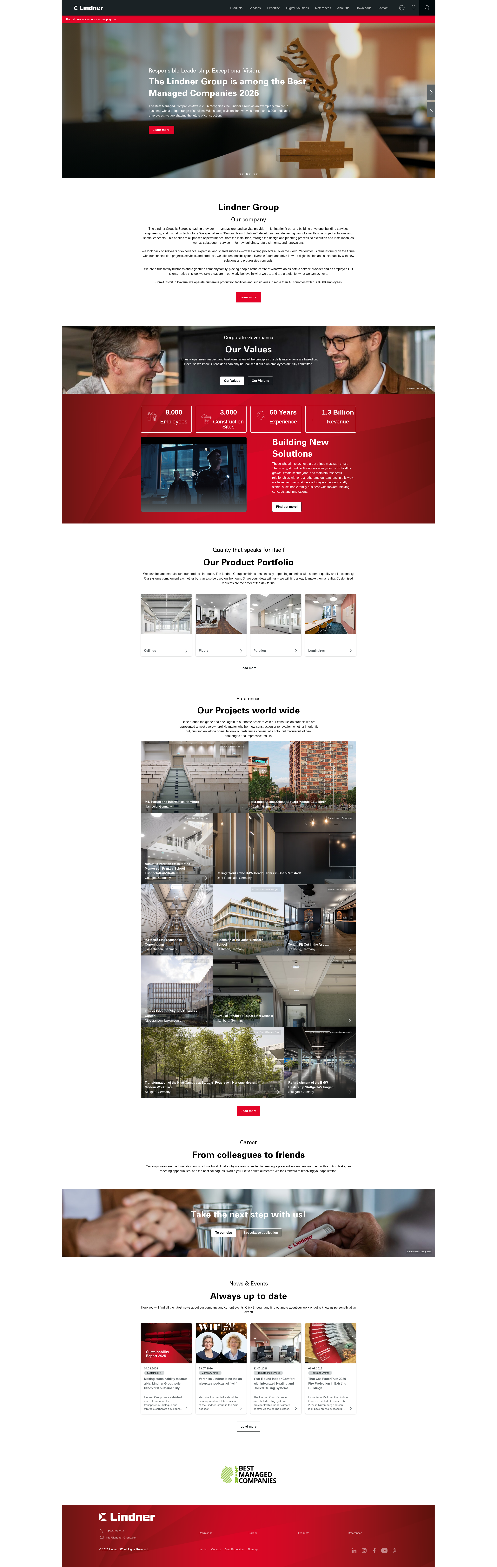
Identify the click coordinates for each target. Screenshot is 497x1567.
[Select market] (402, 8)
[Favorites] (413, 8)
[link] (166, 1343)
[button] (240, 174)
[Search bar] (427, 8)
